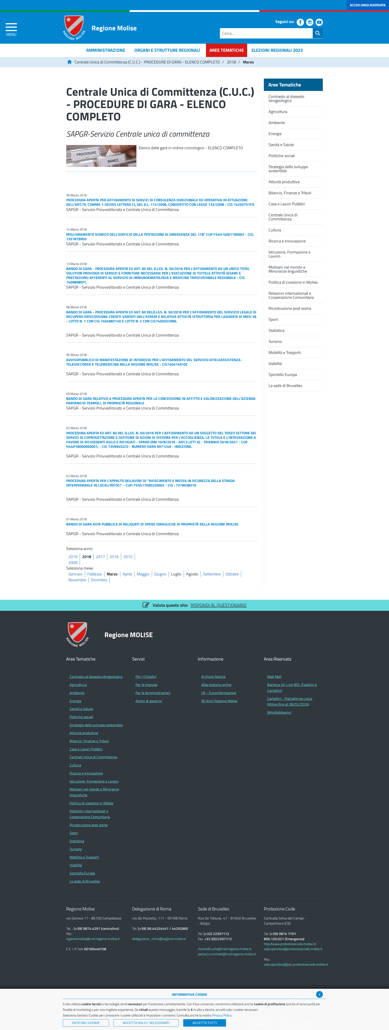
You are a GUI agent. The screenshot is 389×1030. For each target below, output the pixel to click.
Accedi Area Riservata (368, 5)
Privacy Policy (221, 1015)
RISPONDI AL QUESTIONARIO (219, 605)
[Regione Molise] (74, 27)
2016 (114, 557)
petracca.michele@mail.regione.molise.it (227, 954)
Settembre (212, 574)
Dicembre (99, 580)
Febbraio (94, 574)
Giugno (160, 574)
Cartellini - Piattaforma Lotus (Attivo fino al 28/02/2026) (289, 701)
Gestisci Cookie (86, 1023)
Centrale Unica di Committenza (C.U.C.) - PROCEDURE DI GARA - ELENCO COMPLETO (147, 62)
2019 (72, 557)
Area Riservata (277, 659)
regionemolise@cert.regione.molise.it (93, 938)
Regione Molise (114, 28)
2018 (231, 62)
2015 (127, 557)
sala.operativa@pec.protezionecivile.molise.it (296, 964)
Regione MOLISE (128, 634)
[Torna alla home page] (69, 62)
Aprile (127, 574)
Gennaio (75, 574)
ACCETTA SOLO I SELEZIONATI (146, 1023)
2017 (100, 557)
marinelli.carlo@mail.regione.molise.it (224, 948)
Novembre (77, 580)
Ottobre (232, 574)
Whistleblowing (279, 712)
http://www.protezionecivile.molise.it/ (290, 944)
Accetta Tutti (204, 1023)
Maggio (143, 574)
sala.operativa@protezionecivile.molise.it (293, 948)
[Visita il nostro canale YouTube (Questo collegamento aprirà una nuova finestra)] (319, 22)
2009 (72, 562)
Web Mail (274, 676)
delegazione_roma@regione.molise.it (159, 938)
